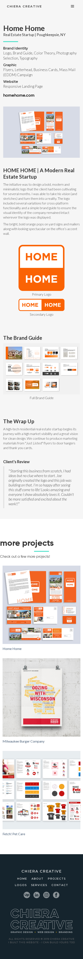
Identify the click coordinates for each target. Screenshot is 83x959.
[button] (72, 6)
